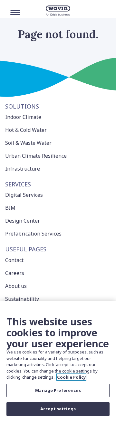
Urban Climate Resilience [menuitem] (36, 155)
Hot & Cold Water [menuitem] (26, 129)
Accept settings (58, 409)
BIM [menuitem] (10, 207)
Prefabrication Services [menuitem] (33, 233)
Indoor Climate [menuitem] (23, 117)
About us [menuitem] (16, 285)
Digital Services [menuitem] (24, 194)
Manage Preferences (58, 390)
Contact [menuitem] (14, 260)
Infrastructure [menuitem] (22, 168)
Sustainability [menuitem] (22, 298)
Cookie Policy (71, 377)
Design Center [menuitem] (22, 220)
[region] (58, 361)
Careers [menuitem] (14, 273)
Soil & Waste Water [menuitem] (28, 142)
